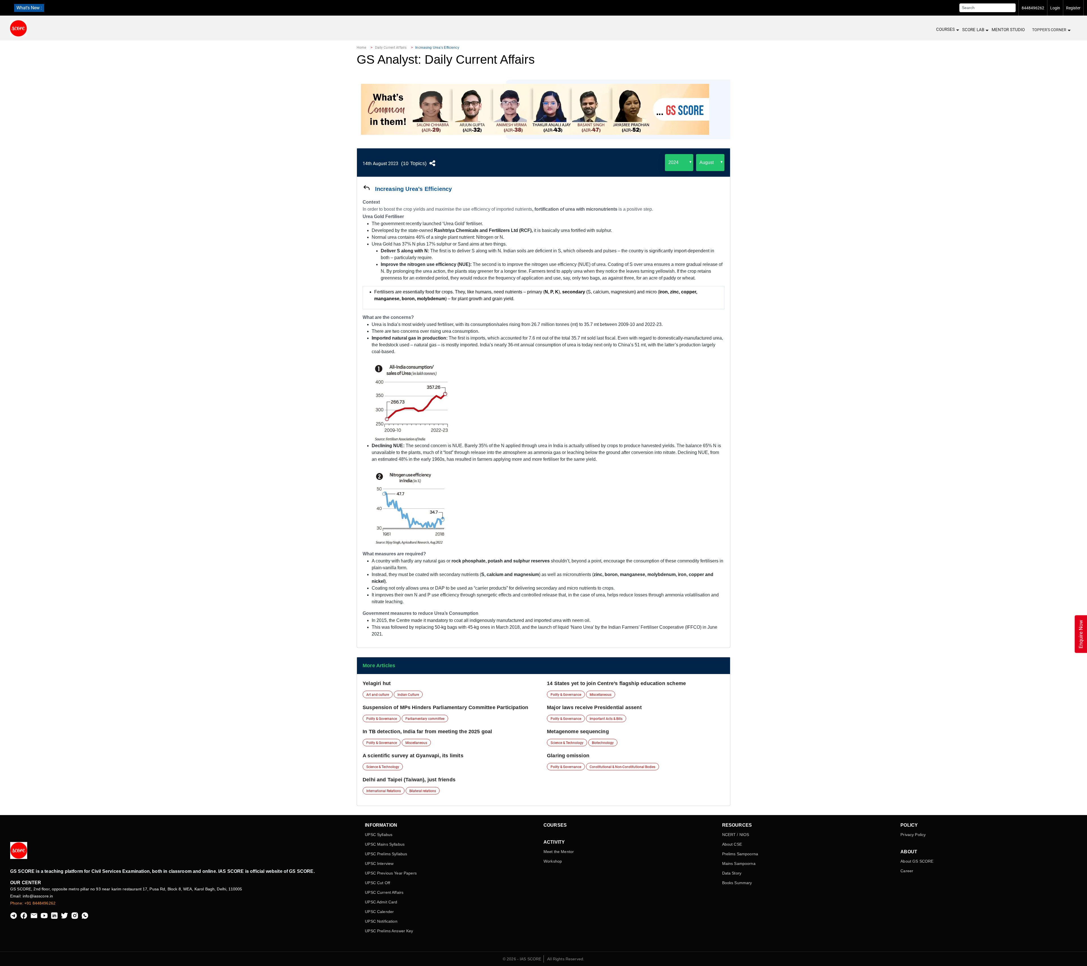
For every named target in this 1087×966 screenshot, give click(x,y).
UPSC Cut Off (377, 882)
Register (1073, 8)
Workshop (553, 861)
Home (361, 48)
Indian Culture (408, 695)
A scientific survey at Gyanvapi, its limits (413, 755)
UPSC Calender (379, 911)
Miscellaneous (600, 695)
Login (1055, 8)
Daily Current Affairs (391, 48)
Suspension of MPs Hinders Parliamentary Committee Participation (445, 707)
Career (906, 871)
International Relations (383, 791)
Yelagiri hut (377, 683)
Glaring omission (568, 755)
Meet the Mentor (559, 851)
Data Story (731, 873)
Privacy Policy (913, 834)
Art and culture (377, 695)
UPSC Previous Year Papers (391, 873)
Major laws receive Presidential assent (594, 707)
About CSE (732, 844)
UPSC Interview (379, 863)
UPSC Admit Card (381, 902)
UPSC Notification (381, 921)
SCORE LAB (973, 29)
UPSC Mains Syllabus (385, 844)
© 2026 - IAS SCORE (522, 959)
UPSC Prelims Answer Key (389, 931)
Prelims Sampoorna (740, 854)
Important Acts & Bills (606, 719)
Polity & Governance (566, 695)
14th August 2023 (380, 163)
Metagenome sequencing (578, 731)
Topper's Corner (1049, 29)
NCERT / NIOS (735, 834)
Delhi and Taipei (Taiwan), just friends (409, 779)
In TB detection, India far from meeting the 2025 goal (427, 731)
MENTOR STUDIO (1008, 29)
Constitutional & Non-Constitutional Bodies (622, 767)
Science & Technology (567, 743)
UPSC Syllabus (378, 834)
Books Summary (737, 882)
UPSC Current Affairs (384, 892)
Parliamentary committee (424, 719)
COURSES (945, 29)
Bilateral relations (422, 791)
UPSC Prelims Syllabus (386, 854)
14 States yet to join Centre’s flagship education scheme (616, 683)
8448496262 (1033, 8)
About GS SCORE (916, 861)
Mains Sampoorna (739, 863)
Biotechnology (603, 743)
